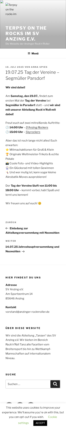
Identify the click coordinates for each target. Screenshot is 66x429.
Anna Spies (39, 67)
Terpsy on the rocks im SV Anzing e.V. (26, 33)
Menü (35, 53)
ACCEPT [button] (40, 423)
